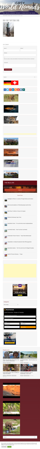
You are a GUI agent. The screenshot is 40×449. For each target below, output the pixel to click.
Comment (6, 62)
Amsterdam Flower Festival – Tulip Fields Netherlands (19, 235)
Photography (18, 13)
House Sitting (9, 375)
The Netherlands (26, 375)
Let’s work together (25, 13)
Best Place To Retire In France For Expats (16, 211)
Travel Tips (8, 13)
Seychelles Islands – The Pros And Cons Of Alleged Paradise (21, 248)
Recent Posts (20, 195)
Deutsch (33, 13)
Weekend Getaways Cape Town (14, 217)
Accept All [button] (9, 446)
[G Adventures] (20, 290)
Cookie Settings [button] (4, 446)
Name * (5, 48)
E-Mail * (21, 48)
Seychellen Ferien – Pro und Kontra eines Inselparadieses (20, 223)
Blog (30, 13)
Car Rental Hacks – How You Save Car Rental (17, 229)
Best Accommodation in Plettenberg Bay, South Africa (19, 205)
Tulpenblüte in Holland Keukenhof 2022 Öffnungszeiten (20, 241)
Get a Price (23, 327)
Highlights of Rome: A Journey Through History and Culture (20, 198)
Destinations (12, 13)
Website (5, 52)
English (4, 375)
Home (4, 13)
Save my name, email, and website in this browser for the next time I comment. (19, 58)
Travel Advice (14, 375)
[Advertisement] (20, 270)
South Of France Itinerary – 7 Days (15, 254)
